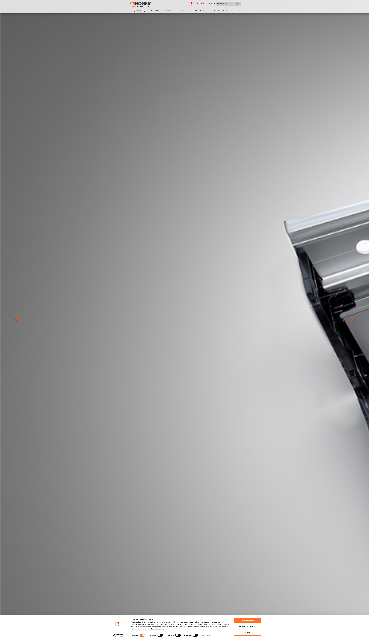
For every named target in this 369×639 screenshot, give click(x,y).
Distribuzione (181, 11)
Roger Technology (139, 11)
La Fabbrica (155, 11)
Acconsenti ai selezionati (247, 626)
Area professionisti (198, 11)
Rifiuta (247, 633)
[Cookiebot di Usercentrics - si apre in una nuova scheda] (117, 635)
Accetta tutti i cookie (248, 620)
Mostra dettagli (207, 635)
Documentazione (199, 6)
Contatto (235, 11)
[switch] (160, 635)
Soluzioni (168, 11)
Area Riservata (198, 3)
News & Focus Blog (219, 11)
